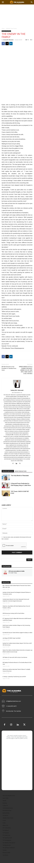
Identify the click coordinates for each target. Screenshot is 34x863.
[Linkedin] (11, 43)
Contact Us (5, 805)
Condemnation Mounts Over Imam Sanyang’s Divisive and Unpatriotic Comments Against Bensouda (16, 600)
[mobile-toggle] (2, 2)
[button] (31, 2)
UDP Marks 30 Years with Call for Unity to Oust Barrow (15, 657)
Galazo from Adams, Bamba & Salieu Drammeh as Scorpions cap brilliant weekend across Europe (17, 651)
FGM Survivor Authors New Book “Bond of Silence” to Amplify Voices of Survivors (16, 670)
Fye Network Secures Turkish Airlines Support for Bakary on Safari (17, 632)
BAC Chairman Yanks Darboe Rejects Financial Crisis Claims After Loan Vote (17, 586)
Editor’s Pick (5, 825)
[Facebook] (3, 43)
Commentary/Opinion (8, 808)
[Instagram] (11, 725)
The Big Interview (7, 845)
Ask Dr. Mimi (5, 798)
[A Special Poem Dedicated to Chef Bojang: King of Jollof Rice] (6, 485)
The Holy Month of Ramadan (20, 475)
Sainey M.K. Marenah (8, 39)
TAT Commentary (7, 828)
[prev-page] (3, 499)
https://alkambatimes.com (17, 392)
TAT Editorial (6, 830)
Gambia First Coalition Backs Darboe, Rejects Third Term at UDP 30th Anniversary (17, 644)
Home (3, 28)
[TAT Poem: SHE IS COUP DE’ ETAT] (6, 493)
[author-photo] (17, 387)
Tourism (5, 850)
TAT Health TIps (6, 835)
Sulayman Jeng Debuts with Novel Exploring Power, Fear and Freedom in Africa (16, 607)
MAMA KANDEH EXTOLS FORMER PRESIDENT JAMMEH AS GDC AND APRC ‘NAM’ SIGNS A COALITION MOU (25, 370)
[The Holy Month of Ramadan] (6, 477)
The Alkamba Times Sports (9, 842)
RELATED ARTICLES (8, 471)
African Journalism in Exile (16, 571)
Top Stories (5, 815)
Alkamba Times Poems (11, 28)
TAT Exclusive (6, 833)
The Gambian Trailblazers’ (9, 847)
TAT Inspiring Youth (7, 837)
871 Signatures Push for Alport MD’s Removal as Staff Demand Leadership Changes (17, 619)
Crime (4, 823)
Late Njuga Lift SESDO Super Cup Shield (11, 638)
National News (6, 813)
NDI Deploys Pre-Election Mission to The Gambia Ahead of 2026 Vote (17, 663)
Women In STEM (6, 852)
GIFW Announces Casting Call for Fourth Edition (13, 613)
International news (7, 810)
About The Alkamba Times (9, 795)
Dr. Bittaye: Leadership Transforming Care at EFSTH (14, 676)
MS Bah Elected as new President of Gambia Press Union (9, 368)
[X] (7, 43)
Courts (4, 820)
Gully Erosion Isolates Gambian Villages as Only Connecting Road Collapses (16, 626)
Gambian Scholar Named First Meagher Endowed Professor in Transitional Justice (17, 593)
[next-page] (5, 499)
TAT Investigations (7, 840)
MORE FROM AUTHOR (20, 471)
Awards (4, 800)
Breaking (5, 803)
